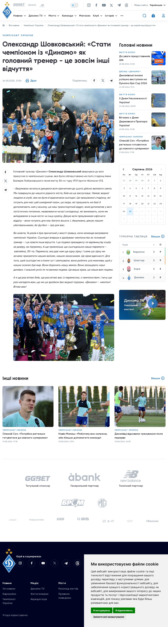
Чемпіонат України (33, 25)
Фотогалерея (39, 593)
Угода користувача (15, 615)
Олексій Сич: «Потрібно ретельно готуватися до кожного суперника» (134, 144)
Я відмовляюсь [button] (124, 610)
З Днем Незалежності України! (133, 100)
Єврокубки (9, 593)
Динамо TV (37, 588)
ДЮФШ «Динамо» (130, 71)
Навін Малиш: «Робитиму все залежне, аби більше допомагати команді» (82, 435)
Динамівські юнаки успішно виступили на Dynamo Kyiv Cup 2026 (133, 79)
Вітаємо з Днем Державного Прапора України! (133, 121)
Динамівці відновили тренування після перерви (139, 435)
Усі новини (8, 588)
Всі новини (14, 25)
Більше (155, 236)
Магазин (84, 15)
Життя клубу (127, 52)
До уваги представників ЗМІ (134, 58)
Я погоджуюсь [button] (101, 610)
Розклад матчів (68, 588)
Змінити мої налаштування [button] (108, 616)
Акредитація (39, 599)
